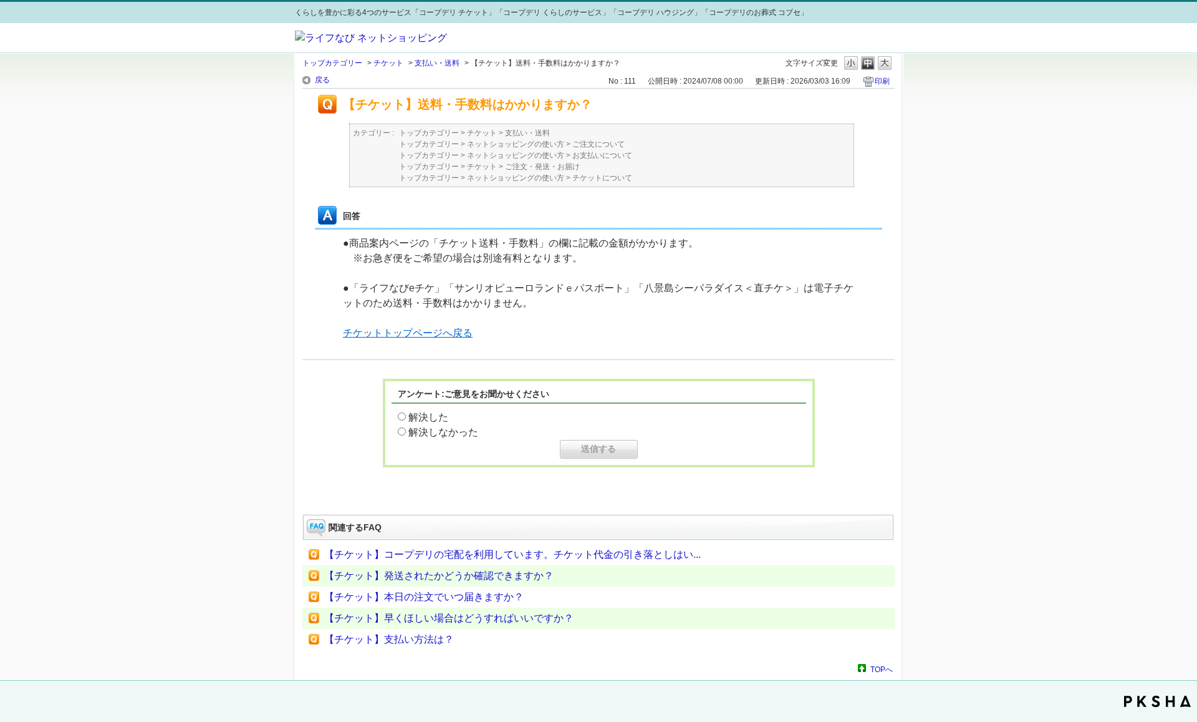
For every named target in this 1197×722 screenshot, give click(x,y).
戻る (322, 80)
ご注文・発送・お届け (542, 166)
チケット (388, 63)
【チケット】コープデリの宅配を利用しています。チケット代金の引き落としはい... (512, 554)
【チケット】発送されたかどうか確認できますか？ (439, 575)
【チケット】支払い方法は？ (389, 639)
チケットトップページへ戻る (408, 333)
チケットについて (602, 177)
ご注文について (598, 144)
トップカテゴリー (332, 63)
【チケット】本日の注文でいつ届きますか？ (424, 597)
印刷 (882, 81)
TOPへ (881, 669)
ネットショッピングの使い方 (515, 144)
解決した (428, 417)
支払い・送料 (437, 63)
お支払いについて (602, 155)
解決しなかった (443, 432)
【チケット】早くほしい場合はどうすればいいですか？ (449, 618)
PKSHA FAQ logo (1157, 701)
